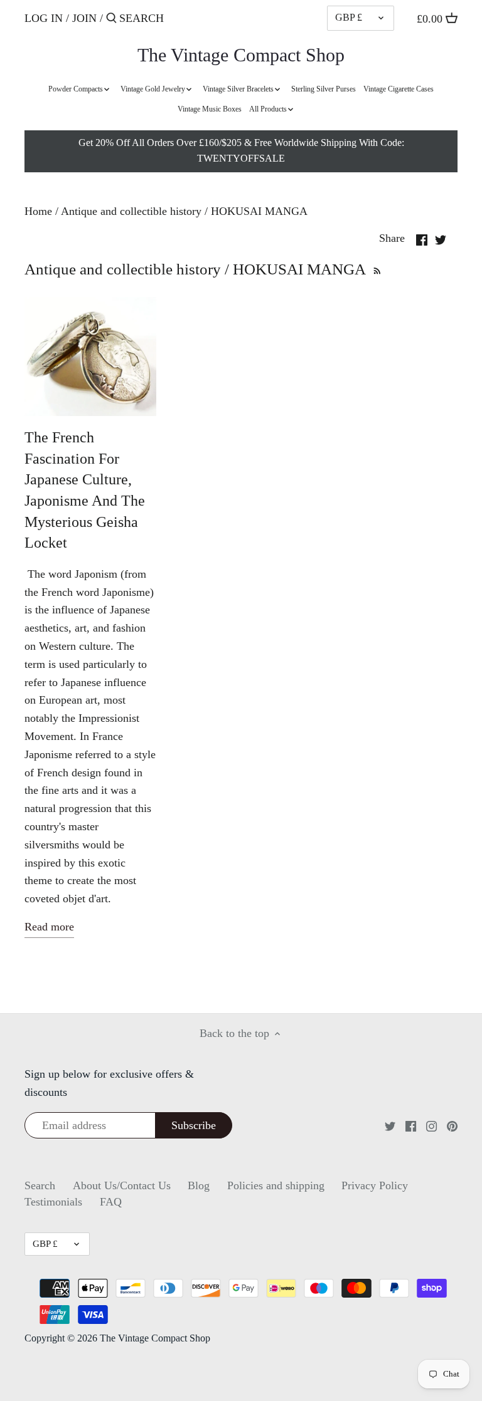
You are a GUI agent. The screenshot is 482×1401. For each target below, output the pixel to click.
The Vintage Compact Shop (241, 55)
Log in (43, 18)
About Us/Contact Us (122, 1185)
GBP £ (348, 17)
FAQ (111, 1201)
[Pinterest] (452, 1125)
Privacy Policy (374, 1185)
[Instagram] (431, 1125)
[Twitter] (390, 1125)
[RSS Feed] (375, 269)
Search (39, 1185)
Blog (199, 1185)
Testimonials (53, 1201)
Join (84, 18)
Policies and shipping (275, 1185)
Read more (49, 926)
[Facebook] (410, 1125)
